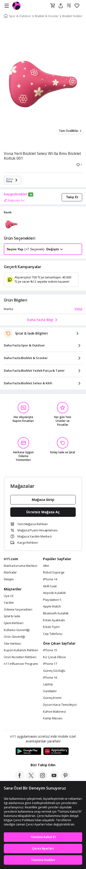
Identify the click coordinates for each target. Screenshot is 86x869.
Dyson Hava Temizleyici (60, 705)
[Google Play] (28, 751)
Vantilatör (50, 691)
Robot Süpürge (53, 572)
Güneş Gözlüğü (54, 671)
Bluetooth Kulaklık (56, 613)
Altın (46, 566)
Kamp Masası (52, 718)
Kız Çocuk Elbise (54, 657)
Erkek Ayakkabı (54, 620)
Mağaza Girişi (43, 499)
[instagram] (42, 778)
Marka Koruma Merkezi (20, 566)
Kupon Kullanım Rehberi (21, 650)
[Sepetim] (52, 6)
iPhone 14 (50, 579)
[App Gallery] (56, 751)
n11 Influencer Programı (21, 664)
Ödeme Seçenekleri (18, 610)
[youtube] (54, 778)
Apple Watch (52, 606)
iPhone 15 (50, 650)
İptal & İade (12, 616)
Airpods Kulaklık (54, 593)
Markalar (10, 572)
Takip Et (72, 197)
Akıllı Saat (50, 586)
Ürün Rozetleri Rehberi (20, 657)
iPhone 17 (50, 664)
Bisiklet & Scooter (47, 16)
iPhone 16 (50, 678)
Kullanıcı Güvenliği (17, 630)
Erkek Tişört (51, 627)
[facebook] (19, 778)
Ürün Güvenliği (14, 637)
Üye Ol (8, 596)
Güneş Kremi (52, 698)
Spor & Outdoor (20, 16)
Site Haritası (12, 644)
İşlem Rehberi (13, 623)
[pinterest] (65, 778)
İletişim (9, 579)
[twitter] (31, 778)
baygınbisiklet (15, 194)
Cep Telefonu (52, 634)
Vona (78, 308)
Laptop (48, 684)
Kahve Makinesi (54, 712)
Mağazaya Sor (16, 200)
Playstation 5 (52, 600)
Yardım (9, 603)
